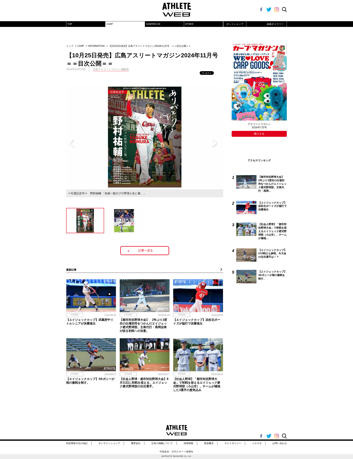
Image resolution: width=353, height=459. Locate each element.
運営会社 (135, 443)
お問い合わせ (279, 443)
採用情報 (188, 443)
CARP (109, 24)
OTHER (189, 24)
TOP (69, 24)
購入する (259, 133)
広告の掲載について (162, 443)
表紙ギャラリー (275, 24)
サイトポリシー (232, 443)
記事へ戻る (145, 250)
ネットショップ (235, 24)
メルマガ (257, 443)
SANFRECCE (153, 24)
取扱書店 (209, 443)
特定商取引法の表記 (77, 443)
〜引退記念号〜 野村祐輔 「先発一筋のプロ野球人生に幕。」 (107, 193)
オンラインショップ (109, 443)
